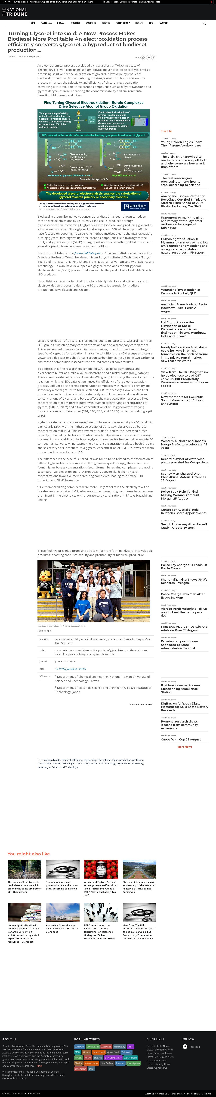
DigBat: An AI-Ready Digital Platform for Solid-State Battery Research (184, 707)
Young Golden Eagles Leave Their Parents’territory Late (182, 143)
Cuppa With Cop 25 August (181, 739)
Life (151, 22)
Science (106, 22)
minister (98, 1057)
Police (130, 1046)
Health (139, 22)
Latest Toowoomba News (159, 1049)
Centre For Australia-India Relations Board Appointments (184, 511)
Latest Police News (156, 1060)
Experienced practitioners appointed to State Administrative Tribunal (180, 645)
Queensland (113, 1052)
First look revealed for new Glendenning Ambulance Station (181, 689)
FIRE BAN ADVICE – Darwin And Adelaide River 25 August (184, 628)
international (104, 759)
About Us (149, 1093)
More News (185, 747)
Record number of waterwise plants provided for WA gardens (184, 460)
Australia (79, 1046)
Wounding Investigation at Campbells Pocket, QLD (180, 291)
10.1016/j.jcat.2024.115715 (70, 668)
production (125, 759)
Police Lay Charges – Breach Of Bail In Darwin (184, 566)
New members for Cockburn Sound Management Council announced (182, 400)
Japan (115, 759)
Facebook (194, 1046)
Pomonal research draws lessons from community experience (179, 725)
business (120, 1063)
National (46, 22)
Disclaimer (206, 1093)
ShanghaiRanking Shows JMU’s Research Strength (184, 581)
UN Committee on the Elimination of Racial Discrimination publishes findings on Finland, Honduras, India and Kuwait (183, 329)
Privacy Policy (192, 1093)
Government (93, 1046)
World (164, 22)
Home (32, 22)
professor (137, 759)
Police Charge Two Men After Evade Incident (183, 595)
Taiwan (57, 763)
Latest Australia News (157, 1045)
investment (80, 1068)
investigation (133, 1063)
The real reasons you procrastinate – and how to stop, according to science (115, 1)
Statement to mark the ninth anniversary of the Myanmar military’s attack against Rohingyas (182, 223)
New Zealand (107, 1063)
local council (99, 1052)
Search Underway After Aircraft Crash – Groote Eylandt (184, 526)
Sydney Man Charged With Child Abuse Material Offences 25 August (183, 477)
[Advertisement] (156, 11)
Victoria (86, 1052)
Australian (106, 1046)
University (137, 763)
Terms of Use (177, 1093)
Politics (75, 22)
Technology (122, 22)
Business (91, 22)
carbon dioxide (52, 759)
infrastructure (91, 1063)
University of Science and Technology (57, 767)
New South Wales (113, 1057)
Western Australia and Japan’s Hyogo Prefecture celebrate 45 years (184, 444)
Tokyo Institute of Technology (99, 763)
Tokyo (78, 763)
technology (68, 763)
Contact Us (162, 1093)
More (39, 1065)
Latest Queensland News (159, 1053)
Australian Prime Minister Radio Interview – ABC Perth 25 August (184, 308)
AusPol (88, 1057)
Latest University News (158, 1064)
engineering (89, 759)
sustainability (44, 763)
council (78, 1057)
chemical (66, 759)
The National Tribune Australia (25, 1093)
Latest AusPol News (156, 1067)
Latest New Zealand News (160, 1056)
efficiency (77, 759)
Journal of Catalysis (87, 253)
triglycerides (124, 763)
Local (60, 22)
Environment (130, 1057)
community (119, 1046)
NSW (77, 1052)
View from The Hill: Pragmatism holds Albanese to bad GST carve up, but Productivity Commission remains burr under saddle (184, 378)
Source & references (141, 704)
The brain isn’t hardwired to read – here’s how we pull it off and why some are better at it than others (184, 162)
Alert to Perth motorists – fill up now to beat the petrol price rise (184, 612)
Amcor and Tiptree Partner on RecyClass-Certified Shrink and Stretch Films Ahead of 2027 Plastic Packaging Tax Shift (183, 201)
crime (91, 1068)
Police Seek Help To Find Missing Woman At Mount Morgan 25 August (180, 495)
